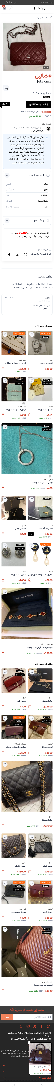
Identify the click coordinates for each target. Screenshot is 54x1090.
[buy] (50, 1067)
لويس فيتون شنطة (39, 1066)
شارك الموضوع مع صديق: (40, 253)
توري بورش (22, 909)
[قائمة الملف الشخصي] (13, 1086)
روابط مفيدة (47, 2)
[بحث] (11, 8)
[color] (23, 404)
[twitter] (35, 1026)
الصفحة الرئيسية (43, 17)
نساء (31, 17)
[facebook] (41, 1026)
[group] (27, 47)
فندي (50, 406)
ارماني (24, 525)
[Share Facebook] (9, 255)
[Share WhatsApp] (25, 255)
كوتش (50, 744)
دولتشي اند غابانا (20, 744)
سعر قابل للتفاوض (45, 333)
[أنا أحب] (31, 334)
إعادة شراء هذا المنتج (38, 104)
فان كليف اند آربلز (46, 644)
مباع (31, 534)
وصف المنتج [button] (39, 220)
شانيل (50, 571)
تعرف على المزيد (37, 130)
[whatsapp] (48, 1026)
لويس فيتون (22, 360)
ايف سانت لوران (47, 982)
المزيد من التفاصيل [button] (36, 175)
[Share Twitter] (17, 255)
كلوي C (23, 698)
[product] (40, 1054)
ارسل (7, 1017)
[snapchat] (21, 1026)
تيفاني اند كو (22, 406)
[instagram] (28, 1026)
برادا (51, 525)
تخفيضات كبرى (46, 383)
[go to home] (40, 1086)
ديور (51, 360)
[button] (49, 8)
